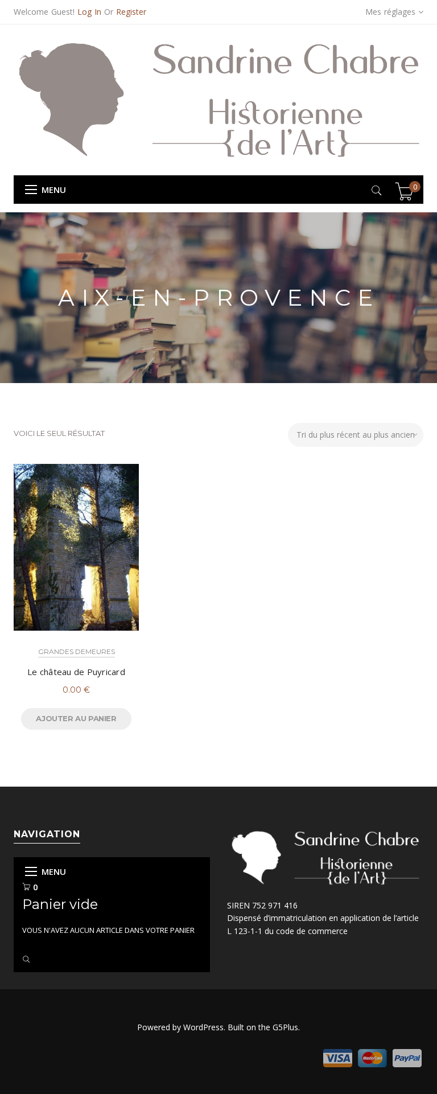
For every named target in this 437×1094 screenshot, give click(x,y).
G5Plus (285, 1027)
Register (131, 11)
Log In (89, 11)
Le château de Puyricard (76, 671)
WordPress (203, 1027)
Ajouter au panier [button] (76, 718)
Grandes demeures (76, 651)
